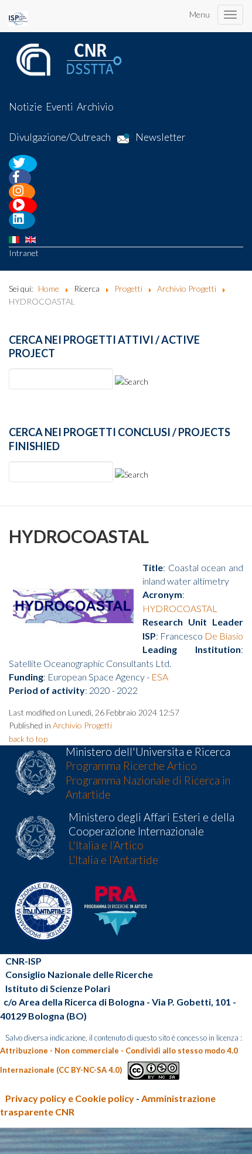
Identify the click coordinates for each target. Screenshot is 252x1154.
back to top (28, 739)
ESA (159, 676)
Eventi (59, 107)
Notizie (25, 107)
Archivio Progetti (82, 725)
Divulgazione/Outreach (60, 138)
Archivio (95, 107)
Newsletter (160, 138)
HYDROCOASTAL (179, 608)
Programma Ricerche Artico (131, 765)
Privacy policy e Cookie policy (69, 1098)
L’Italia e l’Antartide (113, 860)
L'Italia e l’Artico (106, 845)
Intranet (24, 253)
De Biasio (224, 635)
